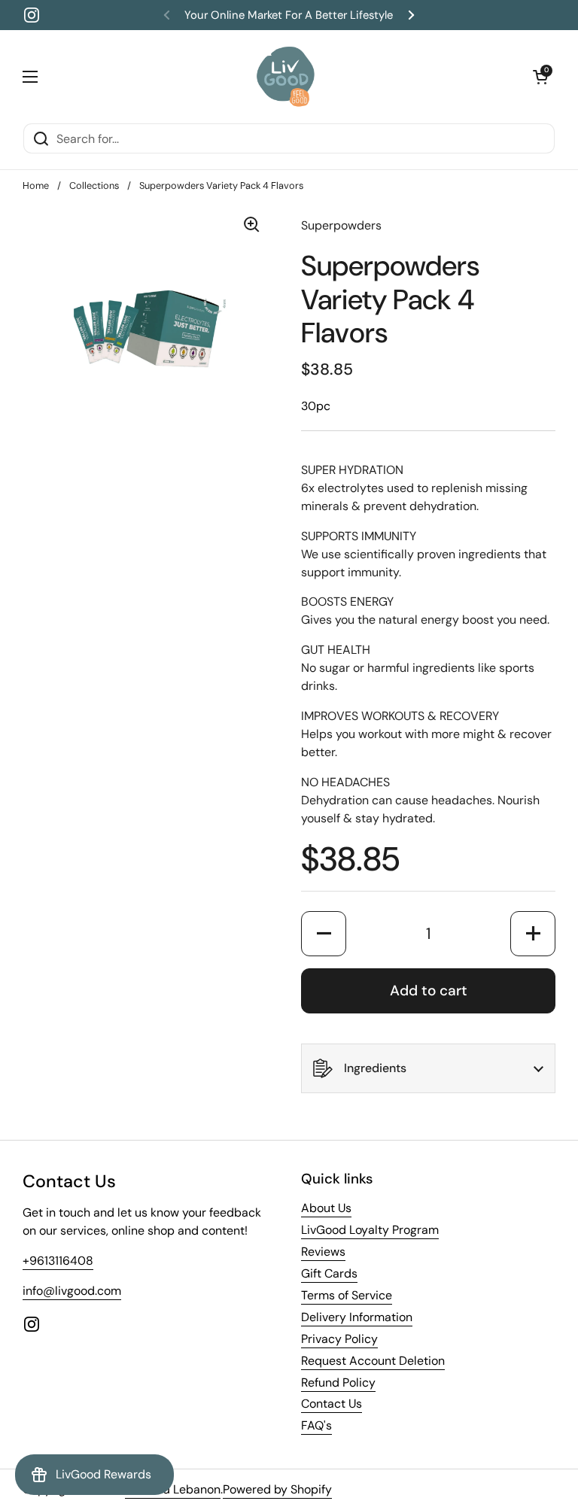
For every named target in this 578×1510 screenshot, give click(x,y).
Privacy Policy (339, 1339)
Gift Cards (329, 1273)
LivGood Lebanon (173, 1489)
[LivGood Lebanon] (285, 76)
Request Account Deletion (373, 1361)
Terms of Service (346, 1295)
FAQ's (316, 1425)
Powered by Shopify (277, 1489)
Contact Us (331, 1403)
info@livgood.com (72, 1291)
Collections (94, 185)
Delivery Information (356, 1317)
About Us (326, 1208)
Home (36, 185)
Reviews (323, 1251)
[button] (540, 77)
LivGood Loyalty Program (370, 1230)
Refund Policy (338, 1382)
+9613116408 (58, 1260)
